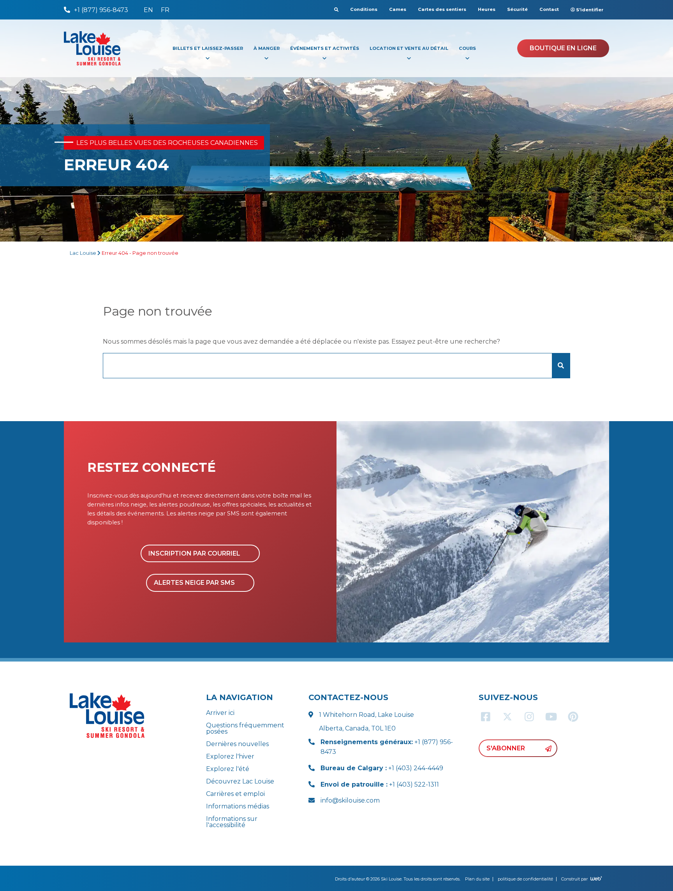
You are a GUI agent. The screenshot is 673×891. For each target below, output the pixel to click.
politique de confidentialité (525, 879)
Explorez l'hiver (230, 756)
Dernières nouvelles (237, 744)
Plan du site (477, 879)
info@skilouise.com (350, 800)
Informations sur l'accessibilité (231, 822)
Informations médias (237, 806)
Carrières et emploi (235, 793)
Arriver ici (220, 712)
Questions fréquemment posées (245, 728)
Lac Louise (83, 253)
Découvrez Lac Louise (240, 781)
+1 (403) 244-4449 (382, 768)
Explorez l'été (227, 769)
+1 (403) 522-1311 (380, 784)
